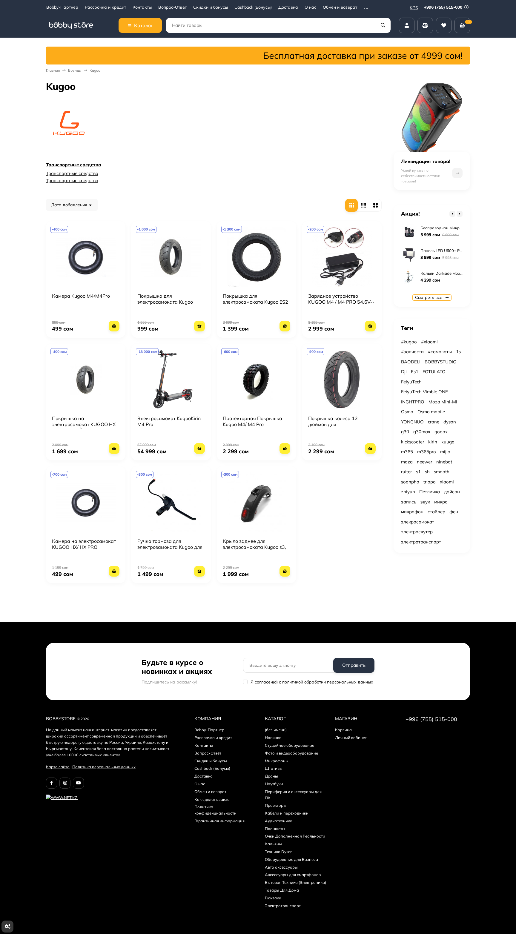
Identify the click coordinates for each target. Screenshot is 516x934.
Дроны (271, 776)
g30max (421, 431)
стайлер (436, 511)
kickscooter (412, 442)
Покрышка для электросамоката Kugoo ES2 (255, 299)
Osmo (407, 411)
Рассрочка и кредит (105, 7)
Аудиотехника (278, 820)
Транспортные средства (73, 165)
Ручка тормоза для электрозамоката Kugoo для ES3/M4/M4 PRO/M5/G (169, 547)
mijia (445, 451)
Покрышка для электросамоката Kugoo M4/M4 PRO (165, 302)
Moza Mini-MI (443, 402)
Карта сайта (58, 766)
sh (427, 471)
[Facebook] (51, 783)
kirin (432, 442)
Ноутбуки (274, 783)
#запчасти (412, 351)
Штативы (273, 768)
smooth (441, 471)
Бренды (75, 70)
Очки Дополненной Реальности (295, 836)
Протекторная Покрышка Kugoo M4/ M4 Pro (252, 421)
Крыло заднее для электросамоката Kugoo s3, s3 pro (254, 547)
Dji (404, 371)
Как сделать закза (212, 799)
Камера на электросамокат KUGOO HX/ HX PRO (84, 544)
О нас (310, 7)
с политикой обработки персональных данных (326, 682)
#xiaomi (429, 342)
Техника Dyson (279, 851)
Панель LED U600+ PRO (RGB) (448, 250)
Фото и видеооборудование (291, 753)
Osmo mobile (431, 411)
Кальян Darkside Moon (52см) (447, 273)
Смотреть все (429, 297)
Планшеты (275, 828)
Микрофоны (276, 760)
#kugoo (409, 342)
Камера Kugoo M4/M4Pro (81, 296)
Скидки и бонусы (210, 7)
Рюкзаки (273, 897)
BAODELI (410, 362)
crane (433, 422)
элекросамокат (417, 522)
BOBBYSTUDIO (441, 362)
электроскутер (417, 531)
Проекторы (275, 805)
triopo (429, 482)
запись (408, 502)
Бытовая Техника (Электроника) (295, 882)
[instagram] (64, 783)
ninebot (444, 462)
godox (441, 431)
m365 (407, 451)
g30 (405, 431)
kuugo (447, 442)
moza (407, 462)
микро (441, 502)
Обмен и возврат (340, 7)
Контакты (142, 7)
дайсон (452, 491)
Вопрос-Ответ (172, 7)
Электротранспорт (283, 905)
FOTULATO (434, 371)
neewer (424, 462)
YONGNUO (412, 422)
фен (453, 511)
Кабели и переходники (286, 813)
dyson (449, 422)
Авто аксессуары (281, 867)
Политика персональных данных (104, 766)
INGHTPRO (412, 402)
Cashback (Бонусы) (253, 7)
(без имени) (276, 729)
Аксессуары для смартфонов (293, 874)
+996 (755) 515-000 (443, 7)
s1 (418, 471)
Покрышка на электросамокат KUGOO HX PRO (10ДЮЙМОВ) (84, 424)
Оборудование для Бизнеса (291, 859)
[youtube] (78, 783)
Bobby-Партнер (62, 7)
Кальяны (273, 843)
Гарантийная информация (219, 820)
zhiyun (408, 491)
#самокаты (440, 351)
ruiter (406, 471)
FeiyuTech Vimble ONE (424, 391)
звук (425, 502)
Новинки (273, 737)
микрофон (412, 511)
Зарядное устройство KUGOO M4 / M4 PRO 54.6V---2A (341, 302)
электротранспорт (421, 542)
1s (458, 351)
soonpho (410, 482)
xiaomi (447, 482)
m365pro (426, 451)
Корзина (343, 729)
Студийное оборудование (289, 745)
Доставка (288, 7)
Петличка (429, 491)
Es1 (414, 371)
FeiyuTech (411, 382)
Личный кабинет (351, 737)
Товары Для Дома (282, 890)
